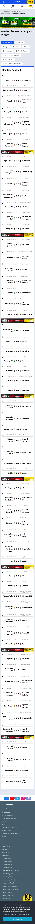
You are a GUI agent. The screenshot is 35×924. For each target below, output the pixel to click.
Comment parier (7, 877)
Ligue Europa (8, 59)
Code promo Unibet (8, 892)
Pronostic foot (6, 858)
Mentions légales (7, 830)
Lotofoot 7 (5, 849)
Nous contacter (7, 812)
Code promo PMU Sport (9, 886)
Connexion (30, 2)
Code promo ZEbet (8, 895)
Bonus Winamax (7, 898)
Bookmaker (5, 855)
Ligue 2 (6, 47)
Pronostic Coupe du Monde (10, 871)
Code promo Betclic (8, 883)
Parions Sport (6, 846)
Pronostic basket (7, 867)
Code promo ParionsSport (10, 889)
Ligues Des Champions (11, 55)
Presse (4, 821)
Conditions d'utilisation (9, 827)
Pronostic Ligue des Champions (12, 874)
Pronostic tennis (7, 861)
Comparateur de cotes (9, 880)
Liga (26, 47)
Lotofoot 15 (5, 852)
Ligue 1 (20, 42)
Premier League (23, 51)
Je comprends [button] (17, 919)
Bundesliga (8, 51)
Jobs (3, 824)
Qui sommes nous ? (8, 815)
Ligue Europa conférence (12, 64)
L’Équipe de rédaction (9, 818)
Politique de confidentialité (10, 834)
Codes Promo (6, 809)
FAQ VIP (4, 837)
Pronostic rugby (7, 864)
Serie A (17, 47)
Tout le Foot (8, 42)
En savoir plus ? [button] (24, 914)
